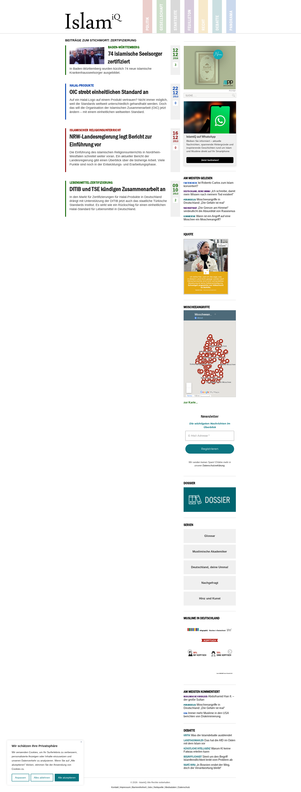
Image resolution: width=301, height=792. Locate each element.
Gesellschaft (161, 16)
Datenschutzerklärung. (214, 465)
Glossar (209, 536)
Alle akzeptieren (67, 777)
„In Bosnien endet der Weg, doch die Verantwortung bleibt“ (207, 766)
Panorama (231, 16)
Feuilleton (189, 16)
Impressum (125, 787)
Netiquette (159, 787)
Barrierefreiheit (139, 787)
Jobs (150, 787)
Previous (189, 650)
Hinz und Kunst (210, 598)
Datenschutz (184, 787)
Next (229, 650)
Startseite (175, 16)
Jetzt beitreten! (210, 160)
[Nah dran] (81, 742)
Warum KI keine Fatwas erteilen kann (207, 750)
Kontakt (114, 787)
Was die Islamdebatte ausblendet (208, 735)
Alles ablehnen (42, 777)
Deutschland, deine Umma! (209, 567)
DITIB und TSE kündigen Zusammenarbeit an (117, 189)
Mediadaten (170, 787)
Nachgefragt (209, 582)
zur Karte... (191, 402)
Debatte (217, 16)
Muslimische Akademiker (209, 551)
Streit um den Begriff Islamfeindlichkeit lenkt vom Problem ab (208, 758)
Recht (203, 16)
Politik (147, 16)
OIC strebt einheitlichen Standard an (109, 91)
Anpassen (20, 777)
